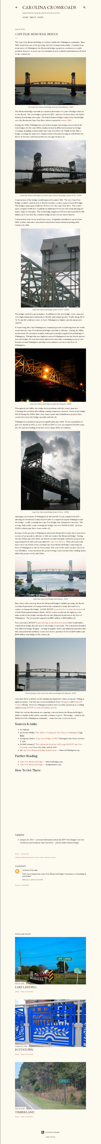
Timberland (24, 1112)
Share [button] (17, 854)
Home (25, 17)
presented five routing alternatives (68, 609)
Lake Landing (26, 987)
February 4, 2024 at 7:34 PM (32, 880)
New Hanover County (48, 857)
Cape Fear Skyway (57, 542)
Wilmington (65, 702)
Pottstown (24, 1050)
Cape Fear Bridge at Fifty (46, 738)
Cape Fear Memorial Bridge (31, 762)
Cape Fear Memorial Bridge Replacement (40, 750)
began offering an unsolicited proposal (52, 623)
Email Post (25, 854)
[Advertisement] (50, 909)
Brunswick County (33, 857)
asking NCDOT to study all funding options (39, 708)
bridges (22, 857)
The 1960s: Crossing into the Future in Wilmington (57, 732)
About (33, 17)
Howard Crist (28, 870)
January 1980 (66, 120)
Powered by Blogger (52, 1132)
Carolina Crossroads (49, 7)
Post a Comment (22, 885)
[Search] (84, 6)
